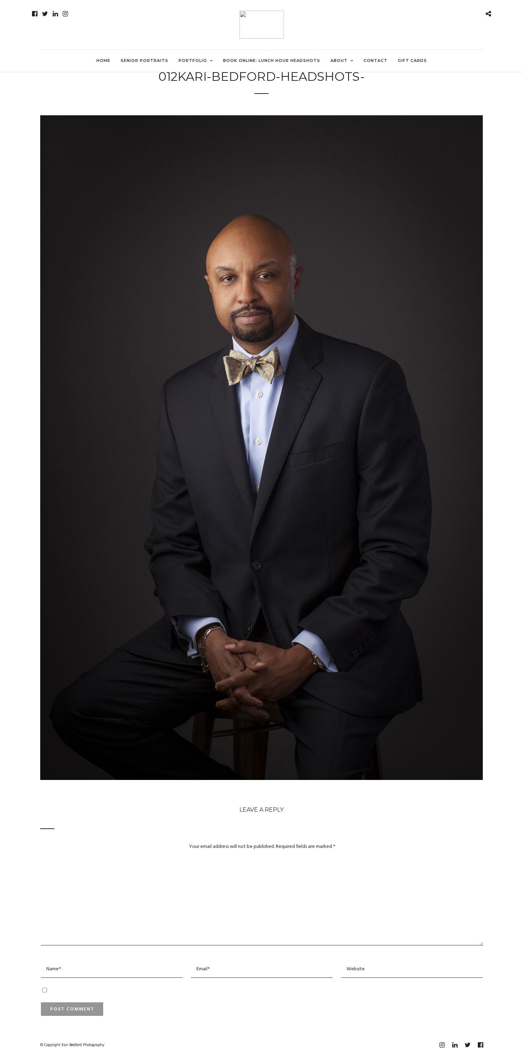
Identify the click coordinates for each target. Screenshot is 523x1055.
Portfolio (193, 60)
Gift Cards (412, 60)
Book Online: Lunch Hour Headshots (271, 60)
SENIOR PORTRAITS (144, 60)
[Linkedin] (55, 14)
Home (103, 60)
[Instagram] (65, 14)
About (339, 60)
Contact (375, 60)
